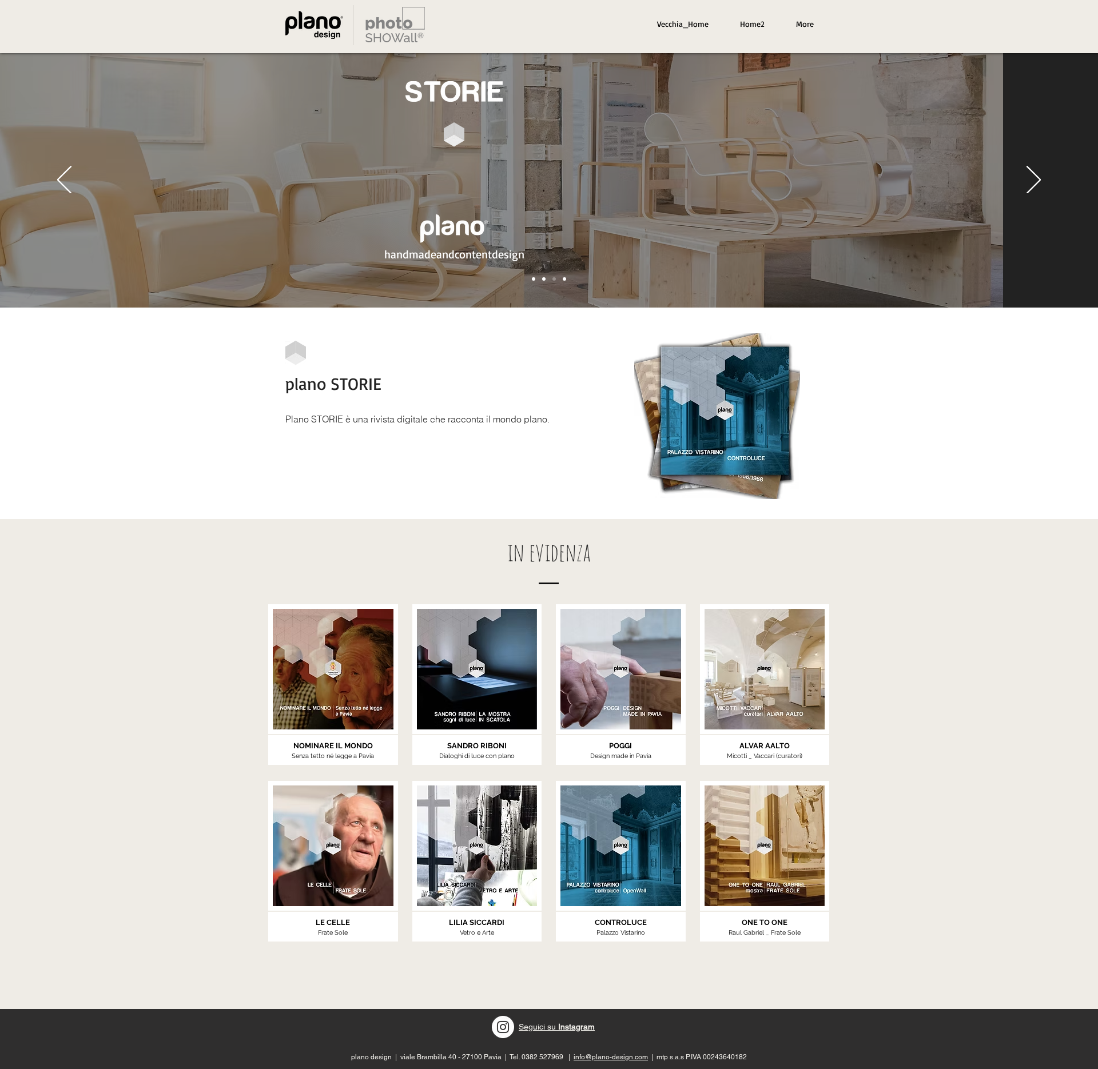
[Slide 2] (544, 279)
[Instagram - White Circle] (503, 1027)
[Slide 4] (564, 279)
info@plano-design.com (611, 1057)
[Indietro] (64, 181)
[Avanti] (1034, 181)
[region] (395, 24)
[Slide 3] (554, 279)
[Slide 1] (533, 279)
